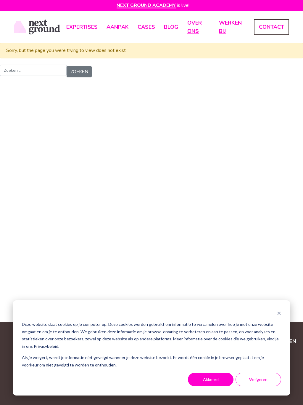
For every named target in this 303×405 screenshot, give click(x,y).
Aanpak (118, 27)
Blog (171, 27)
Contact (271, 27)
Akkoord (211, 379)
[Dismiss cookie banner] (279, 313)
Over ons (194, 27)
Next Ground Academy (146, 5)
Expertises (82, 27)
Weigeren (258, 379)
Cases (146, 27)
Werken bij (230, 27)
